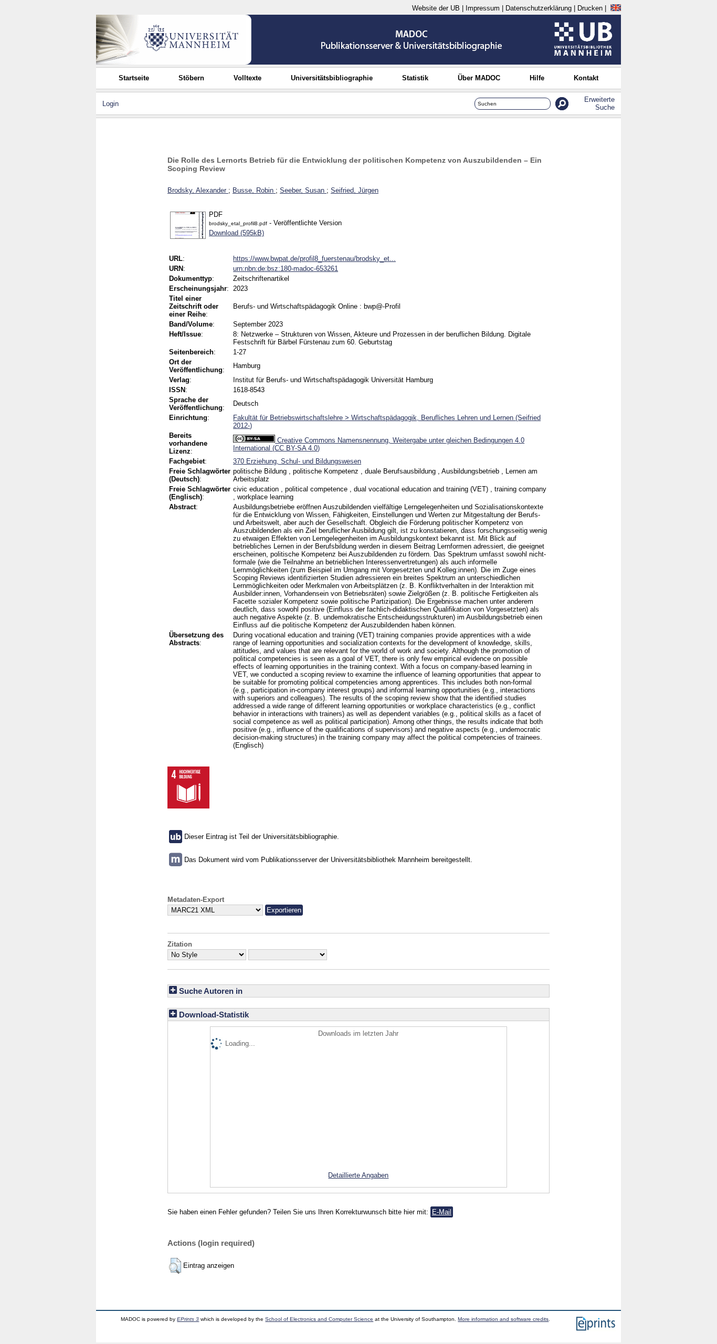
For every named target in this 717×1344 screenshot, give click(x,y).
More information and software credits (503, 1319)
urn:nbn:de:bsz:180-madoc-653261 (285, 268)
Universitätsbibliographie (332, 78)
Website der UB (436, 8)
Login (110, 104)
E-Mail (441, 1212)
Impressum (483, 8)
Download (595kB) (236, 233)
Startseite (134, 78)
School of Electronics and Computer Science (319, 1319)
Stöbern (191, 78)
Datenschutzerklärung (538, 8)
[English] (615, 8)
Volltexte (247, 78)
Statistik (415, 78)
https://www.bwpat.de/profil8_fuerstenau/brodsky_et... (314, 258)
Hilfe (537, 78)
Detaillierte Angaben (358, 1175)
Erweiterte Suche (599, 103)
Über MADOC (479, 78)
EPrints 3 (188, 1319)
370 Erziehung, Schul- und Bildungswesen (297, 461)
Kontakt (586, 78)
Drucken (590, 8)
